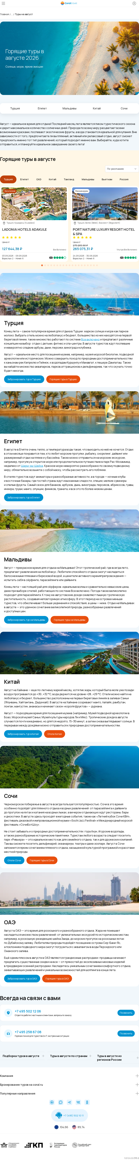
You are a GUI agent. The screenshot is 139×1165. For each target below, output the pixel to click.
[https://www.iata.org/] (10, 1147)
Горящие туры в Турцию (63, 379)
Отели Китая (54, 734)
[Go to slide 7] (60, 265)
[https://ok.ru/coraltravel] (87, 1103)
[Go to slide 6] (57, 265)
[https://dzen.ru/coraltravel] (52, 1103)
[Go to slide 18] (94, 265)
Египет (42, 108)
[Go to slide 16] (88, 265)
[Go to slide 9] (66, 265)
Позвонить (126, 1012)
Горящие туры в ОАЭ (57, 978)
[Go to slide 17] (91, 265)
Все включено (90, 339)
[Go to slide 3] (48, 265)
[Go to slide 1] (42, 265)
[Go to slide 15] (85, 265)
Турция (15, 108)
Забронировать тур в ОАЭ (22, 978)
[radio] (3, 237)
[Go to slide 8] (63, 265)
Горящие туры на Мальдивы (69, 619)
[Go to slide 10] (69, 265)
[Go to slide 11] (72, 265)
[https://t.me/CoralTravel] (69, 1103)
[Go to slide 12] (75, 265)
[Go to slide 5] (54, 265)
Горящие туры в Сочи (42, 860)
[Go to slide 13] (79, 265)
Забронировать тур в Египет (23, 497)
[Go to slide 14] (82, 265)
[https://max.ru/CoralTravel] (60, 1103)
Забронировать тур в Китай (23, 734)
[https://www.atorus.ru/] (57, 1147)
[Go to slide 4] (51, 265)
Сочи (124, 108)
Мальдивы (69, 108)
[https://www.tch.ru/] (34, 1147)
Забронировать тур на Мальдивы (26, 619)
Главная (4, 14)
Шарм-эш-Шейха (32, 466)
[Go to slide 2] (45, 265)
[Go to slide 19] (97, 265)
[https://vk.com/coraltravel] (78, 1103)
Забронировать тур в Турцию (24, 379)
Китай (97, 108)
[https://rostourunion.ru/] (81, 1147)
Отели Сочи (14, 860)
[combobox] (120, 168)
